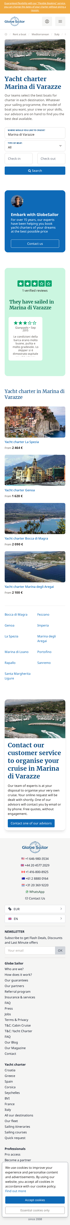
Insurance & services (20, 997)
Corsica (10, 1087)
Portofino (44, 652)
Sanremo (44, 663)
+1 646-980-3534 (37, 858)
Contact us (35, 243)
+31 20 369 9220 (36, 885)
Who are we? (14, 969)
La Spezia (11, 636)
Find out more (15, 1191)
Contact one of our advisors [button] (31, 823)
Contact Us (37, 898)
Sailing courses (16, 1132)
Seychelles (12, 1093)
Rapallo (10, 663)
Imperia (43, 625)
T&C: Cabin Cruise (18, 1025)
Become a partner (18, 1160)
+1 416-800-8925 (36, 872)
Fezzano (43, 614)
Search (36, 170)
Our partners (14, 986)
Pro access (12, 1154)
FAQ (8, 1003)
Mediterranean (40, 34)
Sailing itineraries (17, 1126)
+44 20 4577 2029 (37, 865)
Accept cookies (35, 1200)
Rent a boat (19, 34)
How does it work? (18, 974)
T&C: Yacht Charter (18, 1031)
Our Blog (11, 1042)
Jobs (8, 1014)
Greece (10, 1076)
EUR (17, 909)
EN (16, 919)
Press (9, 1008)
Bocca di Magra (16, 614)
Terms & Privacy (16, 1020)
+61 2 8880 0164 (37, 878)
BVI (7, 1098)
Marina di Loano (17, 652)
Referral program (18, 991)
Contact (10, 1053)
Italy (57, 34)
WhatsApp (37, 892)
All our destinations (19, 1115)
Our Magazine (15, 1048)
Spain (9, 1081)
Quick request (15, 1138)
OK (60, 950)
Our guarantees (16, 980)
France (10, 1104)
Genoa (9, 625)
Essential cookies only (35, 1210)
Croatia (10, 1070)
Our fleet (11, 1121)
